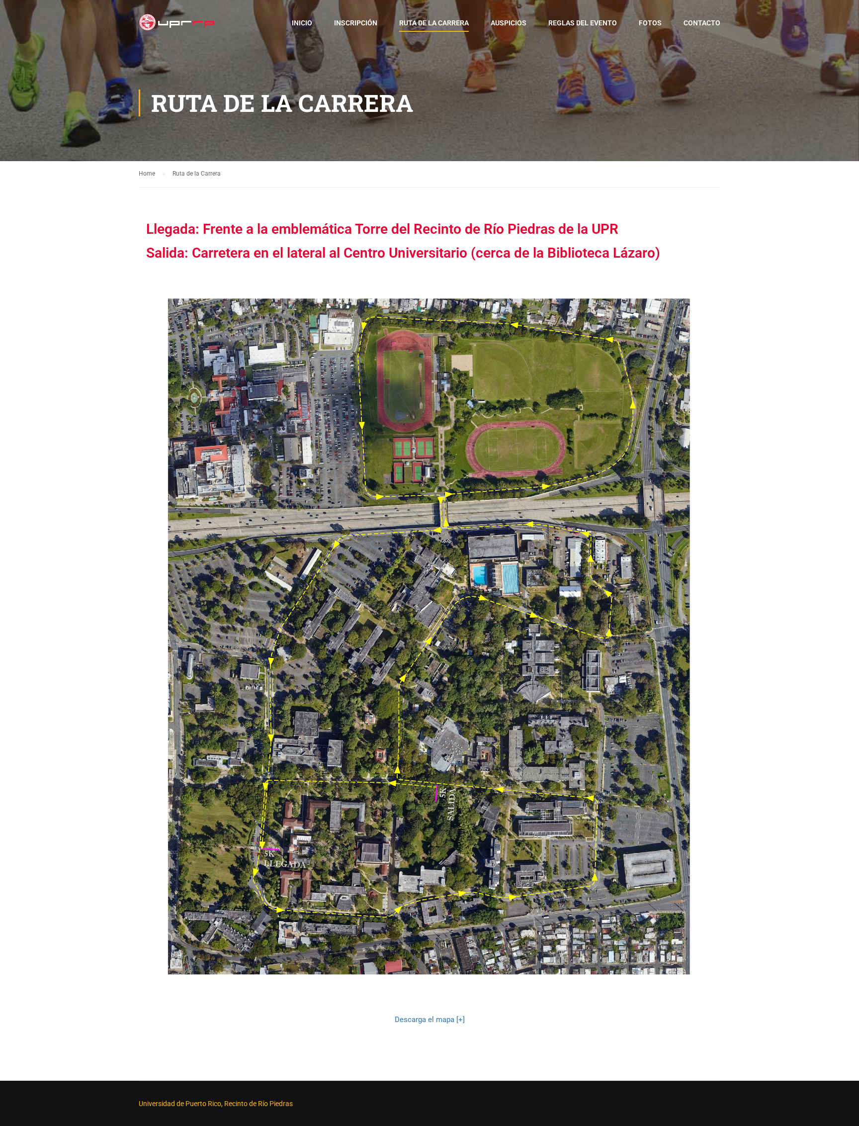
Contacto (702, 23)
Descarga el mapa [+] (430, 1019)
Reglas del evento (582, 23)
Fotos (650, 23)
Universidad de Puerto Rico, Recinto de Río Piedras (216, 1104)
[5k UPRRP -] (177, 27)
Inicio (302, 23)
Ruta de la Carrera (434, 23)
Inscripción (355, 23)
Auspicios (508, 23)
